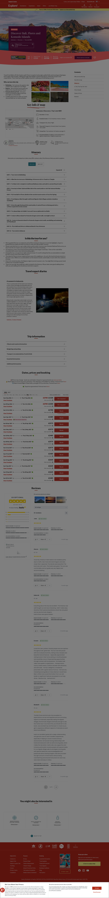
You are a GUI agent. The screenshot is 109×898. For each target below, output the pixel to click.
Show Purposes (97, 892)
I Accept (97, 888)
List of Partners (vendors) (55, 890)
